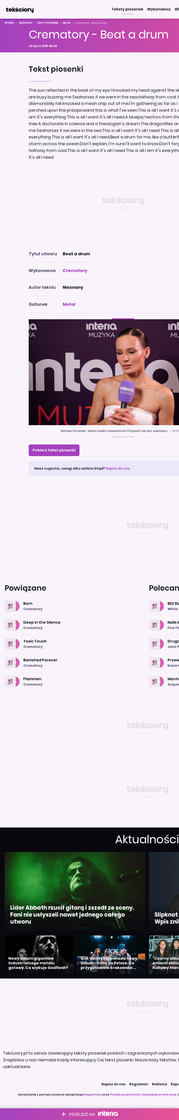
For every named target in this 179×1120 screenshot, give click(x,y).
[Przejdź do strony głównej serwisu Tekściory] (20, 9)
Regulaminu (92, 1094)
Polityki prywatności (125, 1094)
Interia (9, 23)
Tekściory (25, 23)
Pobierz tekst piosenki (54, 450)
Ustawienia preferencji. (159, 1094)
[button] (127, 9)
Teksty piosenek (48, 23)
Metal (67, 23)
